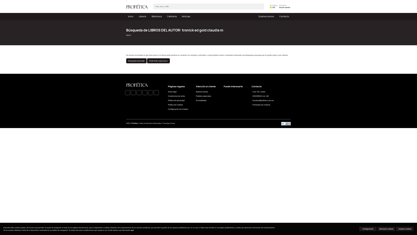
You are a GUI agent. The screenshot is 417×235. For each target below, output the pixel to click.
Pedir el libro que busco (158, 61)
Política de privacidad (176, 100)
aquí (132, 230)
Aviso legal (172, 92)
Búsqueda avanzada (136, 61)
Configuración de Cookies (178, 109)
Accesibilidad (201, 100)
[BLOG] (150, 92)
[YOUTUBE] (156, 92)
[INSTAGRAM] (144, 92)
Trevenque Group (169, 123)
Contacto (284, 16)
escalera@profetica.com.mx (263, 100)
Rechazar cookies (386, 229)
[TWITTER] (139, 92)
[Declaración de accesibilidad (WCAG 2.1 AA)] (286, 123)
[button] (273, 6)
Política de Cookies (175, 105)
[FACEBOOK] (133, 92)
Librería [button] (142, 16)
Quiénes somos (266, 16)
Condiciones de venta (176, 96)
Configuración (367, 229)
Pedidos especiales (203, 96)
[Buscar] (260, 6)
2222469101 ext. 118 (260, 96)
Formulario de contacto (261, 105)
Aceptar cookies (405, 229)
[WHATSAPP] (127, 92)
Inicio (128, 35)
